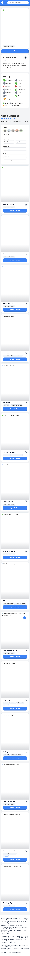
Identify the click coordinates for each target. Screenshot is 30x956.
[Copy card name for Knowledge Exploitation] (26, 903)
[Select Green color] (21, 131)
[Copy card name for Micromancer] (26, 402)
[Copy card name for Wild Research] (26, 601)
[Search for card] (27, 3)
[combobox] (17, 2)
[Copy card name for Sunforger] (26, 752)
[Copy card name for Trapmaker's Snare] (26, 801)
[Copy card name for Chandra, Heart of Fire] (26, 851)
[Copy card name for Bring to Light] (26, 700)
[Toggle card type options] (25, 149)
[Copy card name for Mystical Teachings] (26, 551)
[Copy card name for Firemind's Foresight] (26, 452)
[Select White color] (5, 131)
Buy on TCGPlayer (15, 51)
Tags (4, 153)
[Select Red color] (17, 131)
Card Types (6, 146)
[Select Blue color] (9, 131)
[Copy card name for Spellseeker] (26, 353)
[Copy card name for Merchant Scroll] (26, 303)
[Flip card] (24, 617)
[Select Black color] (13, 131)
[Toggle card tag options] (25, 156)
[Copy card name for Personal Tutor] (26, 254)
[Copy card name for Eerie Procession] (26, 501)
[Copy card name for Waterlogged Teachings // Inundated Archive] (26, 650)
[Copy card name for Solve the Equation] (26, 204)
